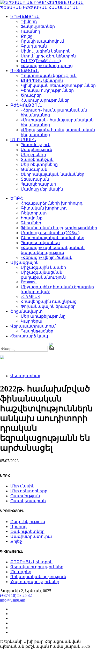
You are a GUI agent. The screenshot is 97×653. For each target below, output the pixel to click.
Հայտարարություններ (45, 100)
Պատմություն (35, 144)
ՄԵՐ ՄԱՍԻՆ (23, 140)
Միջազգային (24, 262)
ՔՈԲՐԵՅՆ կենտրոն (42, 80)
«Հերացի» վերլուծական (46, 257)
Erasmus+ (29, 282)
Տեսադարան (35, 179)
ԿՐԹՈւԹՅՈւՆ (25, 16)
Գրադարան (34, 46)
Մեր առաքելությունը (43, 316)
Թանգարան (34, 169)
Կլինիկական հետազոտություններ (58, 85)
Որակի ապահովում (42, 41)
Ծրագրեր (31, 95)
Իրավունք (31, 218)
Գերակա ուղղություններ (47, 90)
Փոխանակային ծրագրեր (48, 306)
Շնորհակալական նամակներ (52, 174)
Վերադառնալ (25, 376)
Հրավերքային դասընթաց (49, 301)
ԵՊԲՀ (16, 198)
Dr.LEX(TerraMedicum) (41, 60)
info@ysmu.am (12, 600)
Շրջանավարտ (26, 311)
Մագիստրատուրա (31, 536)
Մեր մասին (22, 486)
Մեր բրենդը (33, 154)
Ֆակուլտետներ (38, 26)
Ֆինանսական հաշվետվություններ (59, 228)
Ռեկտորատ (34, 213)
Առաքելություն (36, 149)
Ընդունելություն (27, 521)
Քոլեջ (26, 36)
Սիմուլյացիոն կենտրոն (46, 51)
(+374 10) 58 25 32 (16, 595)
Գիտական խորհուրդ (44, 208)
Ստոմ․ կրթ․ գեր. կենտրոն (48, 56)
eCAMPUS (30, 296)
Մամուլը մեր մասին (42, 189)
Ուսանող (30, 31)
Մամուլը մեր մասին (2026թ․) (50, 233)
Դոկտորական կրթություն (49, 75)
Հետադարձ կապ (29, 336)
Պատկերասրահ (38, 184)
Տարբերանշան (37, 159)
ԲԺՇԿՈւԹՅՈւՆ (26, 105)
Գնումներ (31, 223)
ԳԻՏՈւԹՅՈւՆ (24, 70)
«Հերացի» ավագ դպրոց (47, 65)
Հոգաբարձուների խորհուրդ (52, 203)
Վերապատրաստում (33, 326)
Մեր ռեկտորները (39, 164)
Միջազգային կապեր (43, 267)
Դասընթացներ (37, 331)
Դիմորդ (29, 21)
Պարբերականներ (40, 242)
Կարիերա (31, 321)
